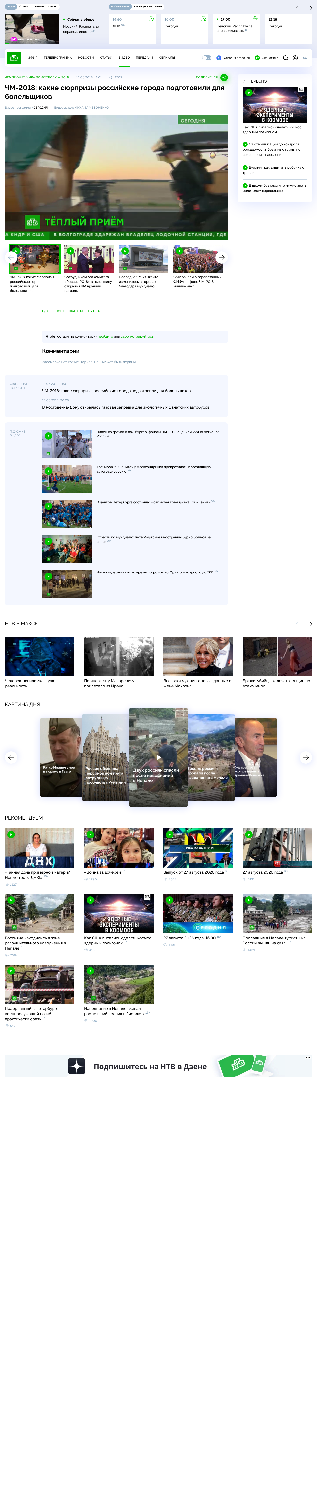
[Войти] (295, 57)
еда (45, 311)
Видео (124, 57)
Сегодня (41, 107)
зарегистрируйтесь (137, 337)
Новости (86, 57)
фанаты (76, 311)
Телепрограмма (58, 57)
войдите (106, 337)
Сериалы (167, 57)
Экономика (270, 58)
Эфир (32, 57)
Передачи (144, 57)
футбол (94, 311)
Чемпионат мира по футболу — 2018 (37, 77)
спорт (58, 311)
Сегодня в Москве (237, 58)
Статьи (106, 57)
